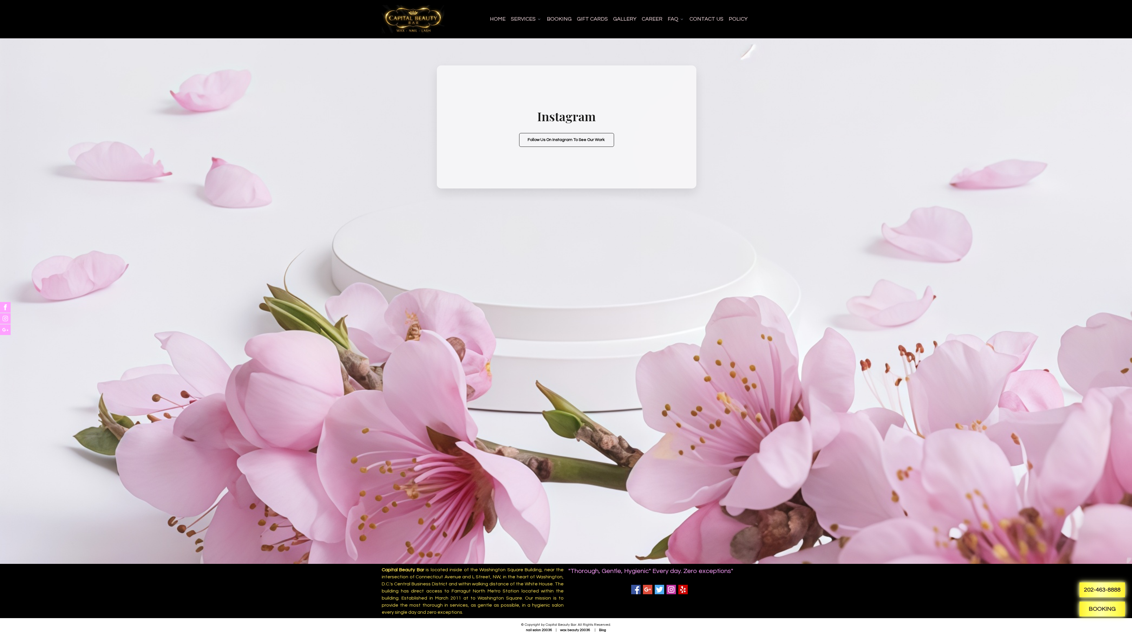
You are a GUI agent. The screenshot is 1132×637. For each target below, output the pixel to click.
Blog (602, 630)
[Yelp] (683, 589)
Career (652, 19)
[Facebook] (636, 589)
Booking (559, 19)
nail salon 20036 (539, 630)
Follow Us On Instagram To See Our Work (567, 140)
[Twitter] (659, 589)
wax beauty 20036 (575, 630)
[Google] (647, 589)
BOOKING (1102, 609)
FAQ (673, 19)
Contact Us (706, 19)
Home (498, 19)
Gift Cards (592, 19)
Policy (738, 19)
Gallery (624, 19)
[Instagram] (671, 589)
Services (523, 19)
